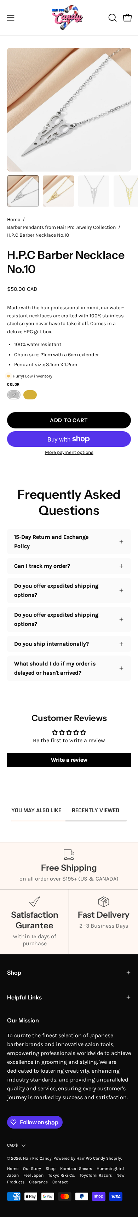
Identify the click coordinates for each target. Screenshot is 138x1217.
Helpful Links (24, 997)
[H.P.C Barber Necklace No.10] (23, 191)
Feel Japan (33, 1175)
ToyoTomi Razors (96, 1175)
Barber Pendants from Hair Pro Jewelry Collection (61, 227)
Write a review (69, 759)
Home (13, 220)
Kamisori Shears (76, 1168)
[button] (112, 18)
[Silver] (14, 394)
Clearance (38, 1181)
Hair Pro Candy (37, 1158)
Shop (14, 972)
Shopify (113, 1158)
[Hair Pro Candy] (69, 17)
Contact (60, 1181)
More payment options (69, 452)
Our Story (32, 1168)
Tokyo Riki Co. (61, 1175)
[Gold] (30, 394)
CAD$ (12, 1145)
